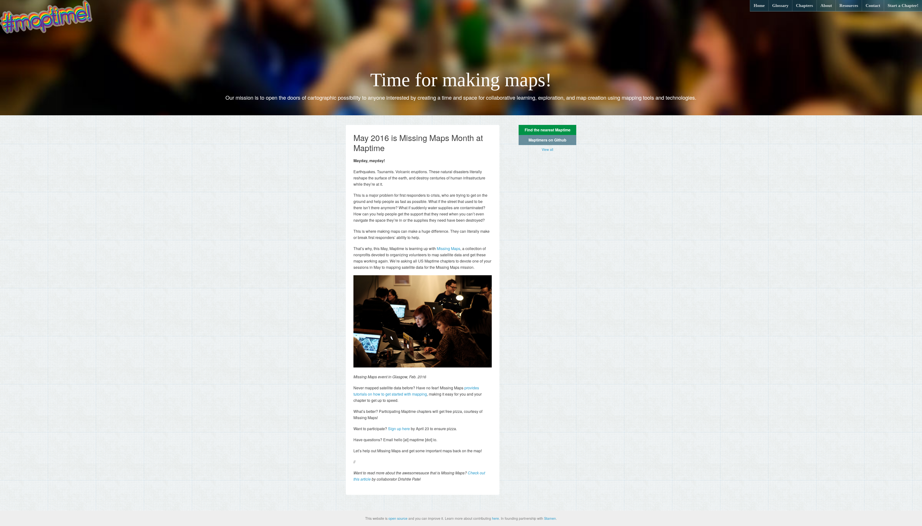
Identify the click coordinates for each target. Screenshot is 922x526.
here (495, 518)
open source (397, 518)
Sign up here (399, 428)
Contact (873, 5)
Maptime (46, 17)
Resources (848, 5)
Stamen (550, 518)
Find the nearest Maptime (547, 130)
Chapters (804, 5)
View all (547, 149)
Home (759, 5)
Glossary (780, 5)
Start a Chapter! (903, 5)
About (826, 5)
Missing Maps (448, 248)
